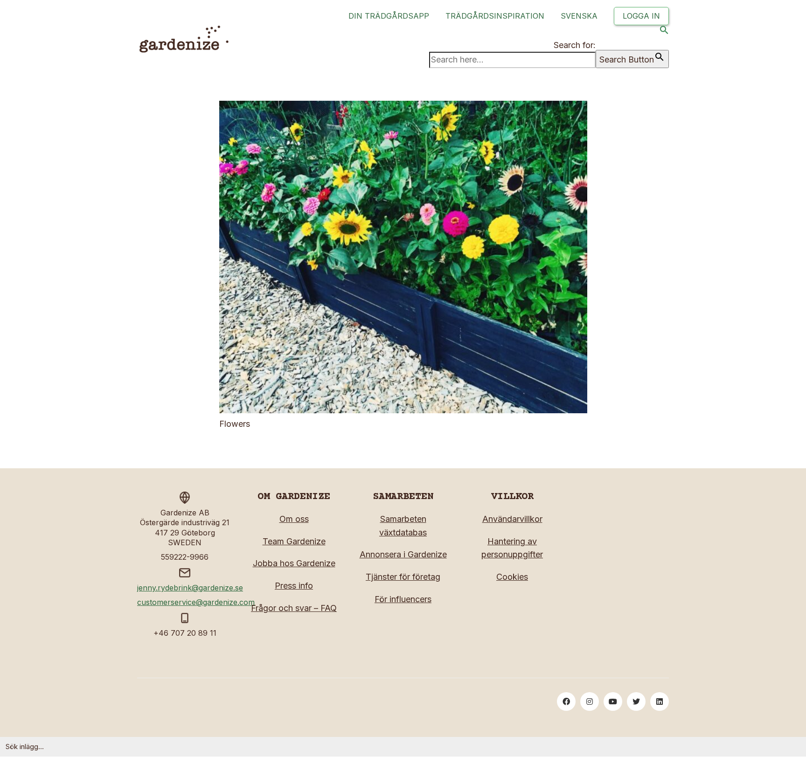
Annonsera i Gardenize (403, 554)
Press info (294, 585)
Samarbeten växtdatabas (403, 525)
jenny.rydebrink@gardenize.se (190, 587)
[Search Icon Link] (664, 32)
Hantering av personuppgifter (512, 548)
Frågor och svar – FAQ (294, 608)
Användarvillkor (512, 519)
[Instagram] (589, 701)
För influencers (403, 599)
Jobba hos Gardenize (294, 563)
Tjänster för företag (403, 577)
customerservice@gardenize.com (196, 602)
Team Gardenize (294, 541)
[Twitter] (636, 701)
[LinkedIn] (659, 701)
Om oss (294, 519)
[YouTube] (613, 701)
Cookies (512, 577)
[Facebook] (566, 701)
